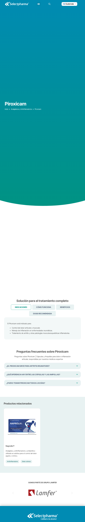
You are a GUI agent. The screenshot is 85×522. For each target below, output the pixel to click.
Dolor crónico (26, 461)
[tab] (21, 307)
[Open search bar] (49, 4)
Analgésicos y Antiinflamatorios (21, 109)
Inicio (6, 109)
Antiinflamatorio (12, 461)
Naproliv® (10, 446)
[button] (39, 4)
